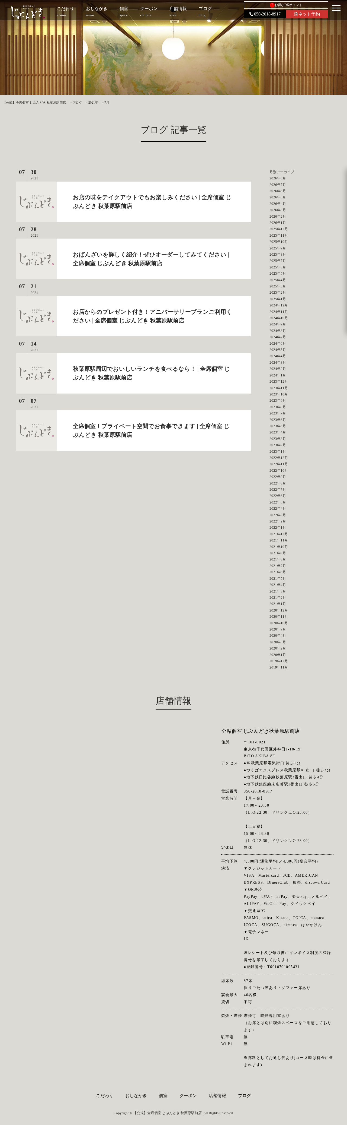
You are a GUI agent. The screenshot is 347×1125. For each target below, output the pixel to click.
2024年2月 (277, 369)
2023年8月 (277, 407)
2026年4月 (277, 204)
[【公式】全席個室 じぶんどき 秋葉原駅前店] (28, 12)
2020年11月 (278, 616)
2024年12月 (278, 305)
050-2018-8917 (267, 14)
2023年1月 (277, 451)
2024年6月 (277, 343)
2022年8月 (277, 483)
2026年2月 (277, 216)
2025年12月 (278, 229)
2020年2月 (277, 648)
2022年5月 (277, 502)
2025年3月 (277, 286)
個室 (163, 1095)
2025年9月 (277, 248)
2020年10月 (278, 623)
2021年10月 (278, 547)
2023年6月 (277, 420)
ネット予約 (309, 14)
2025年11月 (278, 235)
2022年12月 (278, 458)
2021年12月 (278, 534)
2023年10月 (278, 394)
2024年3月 (277, 362)
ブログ (244, 1095)
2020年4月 (277, 635)
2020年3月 (277, 642)
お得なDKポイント (287, 5)
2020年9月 (277, 629)
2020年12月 (278, 610)
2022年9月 (277, 477)
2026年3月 (277, 210)
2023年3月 (277, 439)
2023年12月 (278, 381)
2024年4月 (277, 356)
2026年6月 (277, 191)
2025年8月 (277, 254)
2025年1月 (277, 299)
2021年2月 (277, 597)
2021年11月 (278, 540)
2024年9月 (277, 324)
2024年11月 (278, 312)
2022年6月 (277, 496)
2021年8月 (277, 559)
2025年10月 (278, 242)
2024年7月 (277, 337)
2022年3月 (277, 515)
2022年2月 (277, 521)
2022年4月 (277, 508)
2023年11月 (278, 388)
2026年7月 (277, 185)
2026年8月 (277, 178)
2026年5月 (277, 197)
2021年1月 (277, 604)
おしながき (136, 1095)
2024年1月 (277, 375)
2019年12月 (278, 661)
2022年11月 (278, 464)
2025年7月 (277, 261)
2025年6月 (277, 267)
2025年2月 (277, 292)
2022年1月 (277, 527)
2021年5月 (277, 578)
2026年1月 (277, 223)
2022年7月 (277, 489)
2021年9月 (277, 553)
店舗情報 (217, 1095)
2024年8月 (277, 331)
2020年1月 (277, 655)
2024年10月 (278, 318)
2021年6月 (277, 572)
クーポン (188, 1095)
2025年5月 (277, 273)
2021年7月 (277, 566)
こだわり (104, 1095)
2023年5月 (277, 426)
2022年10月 (278, 470)
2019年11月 (278, 667)
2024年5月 (277, 350)
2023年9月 (277, 400)
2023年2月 (277, 445)
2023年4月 (277, 432)
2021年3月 (277, 591)
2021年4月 (277, 585)
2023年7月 (277, 413)
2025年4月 (277, 280)
